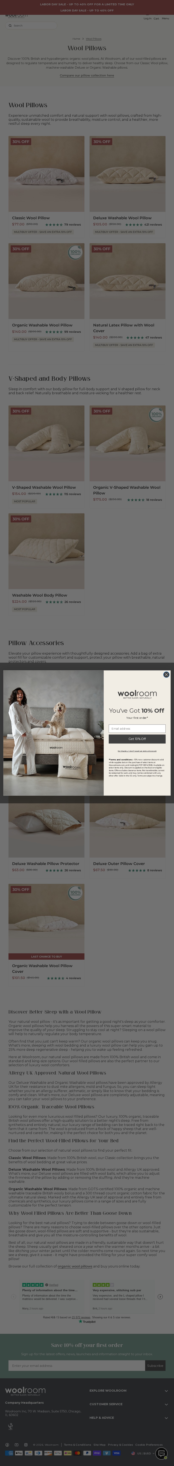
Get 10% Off (137, 739)
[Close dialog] (166, 675)
